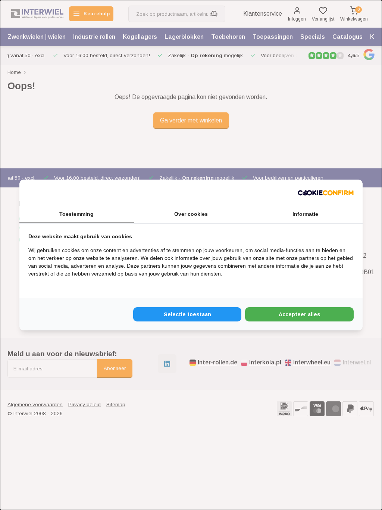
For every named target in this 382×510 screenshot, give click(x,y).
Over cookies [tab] (191, 214)
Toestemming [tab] (76, 214)
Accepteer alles (299, 314)
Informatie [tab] (305, 214)
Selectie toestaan (187, 314)
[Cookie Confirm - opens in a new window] (326, 193)
